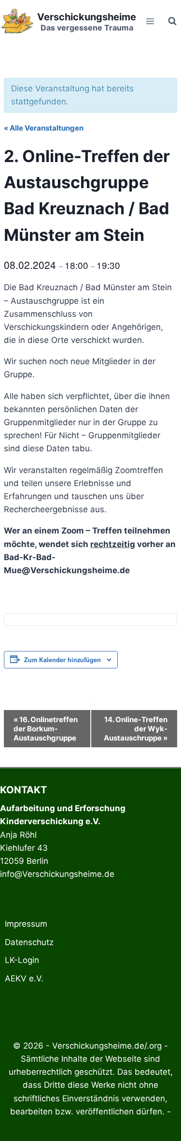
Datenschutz (29, 942)
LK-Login (22, 960)
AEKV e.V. (24, 978)
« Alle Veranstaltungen (44, 128)
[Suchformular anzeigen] (172, 21)
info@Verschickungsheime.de (57, 874)
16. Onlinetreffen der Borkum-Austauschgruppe (46, 728)
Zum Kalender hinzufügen (62, 659)
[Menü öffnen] (150, 21)
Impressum (26, 924)
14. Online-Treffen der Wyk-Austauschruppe (135, 728)
